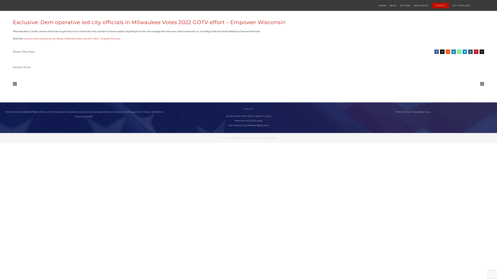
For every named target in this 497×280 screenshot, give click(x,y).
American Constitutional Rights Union (27, 112)
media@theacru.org (420, 112)
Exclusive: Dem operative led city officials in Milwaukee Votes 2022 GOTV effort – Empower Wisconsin (72, 38)
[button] (15, 84)
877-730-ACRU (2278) (252, 121)
